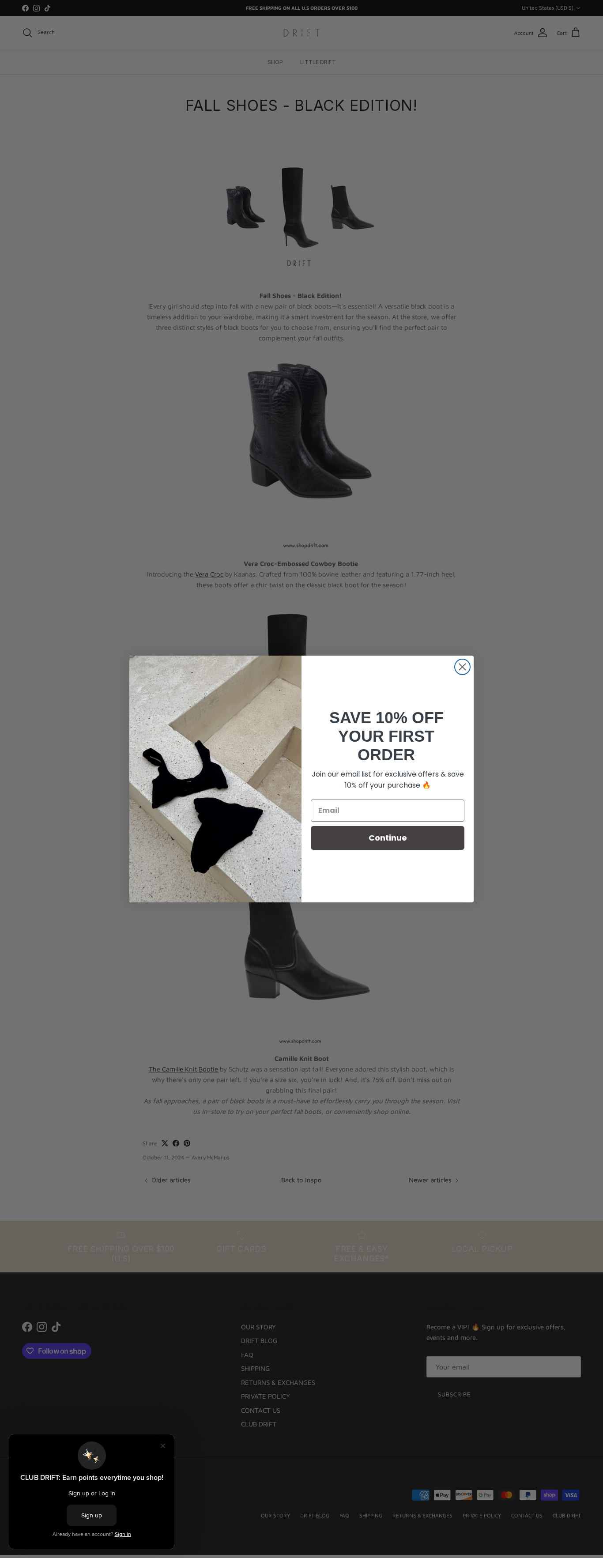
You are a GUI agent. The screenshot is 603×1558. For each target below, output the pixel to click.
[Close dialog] (462, 667)
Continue (388, 837)
